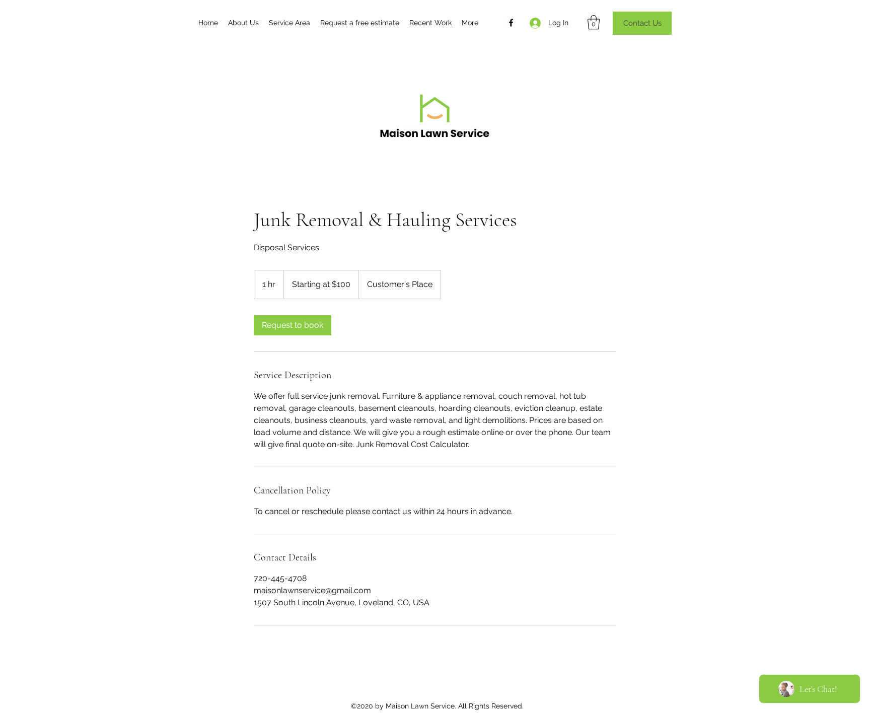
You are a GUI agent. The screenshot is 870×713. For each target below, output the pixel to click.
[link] (292, 325)
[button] (594, 22)
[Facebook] (511, 23)
